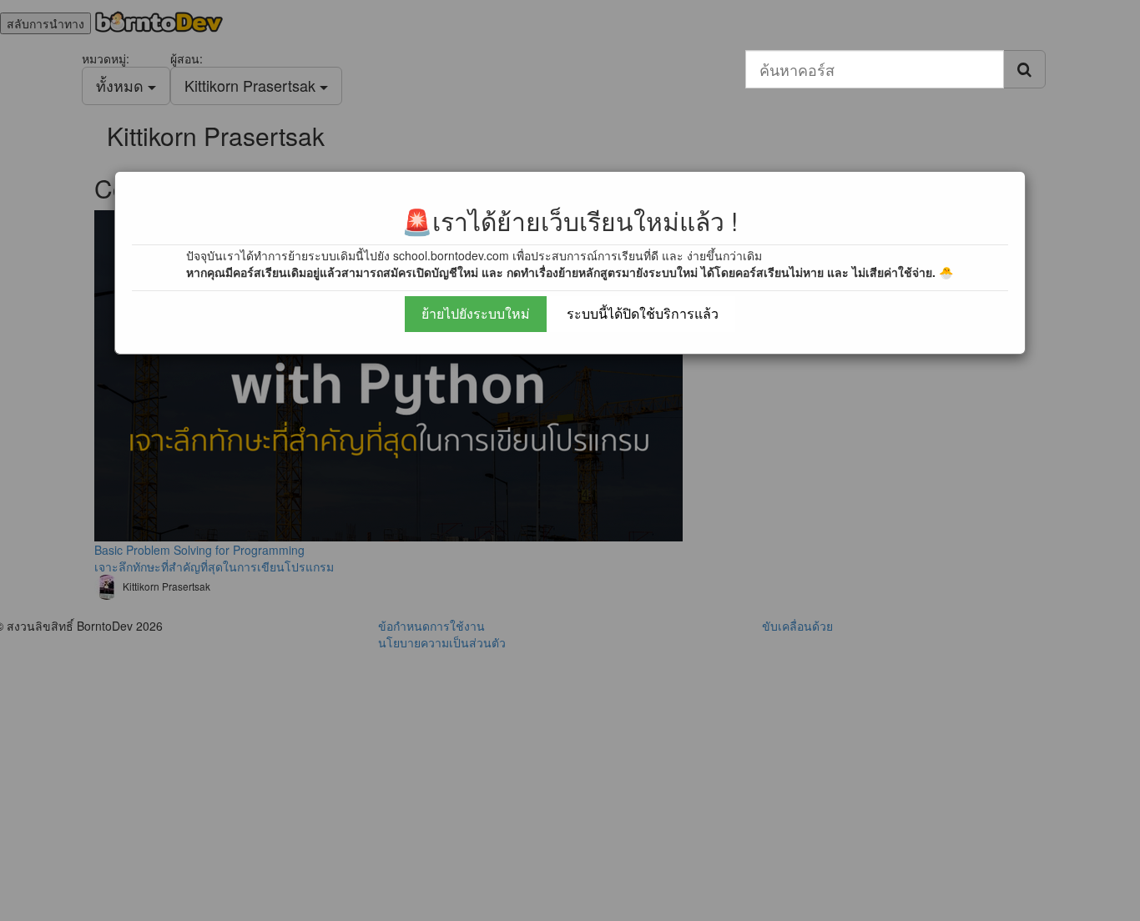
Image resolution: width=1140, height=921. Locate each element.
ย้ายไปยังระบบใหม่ (475, 313)
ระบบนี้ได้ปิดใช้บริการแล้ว (643, 313)
